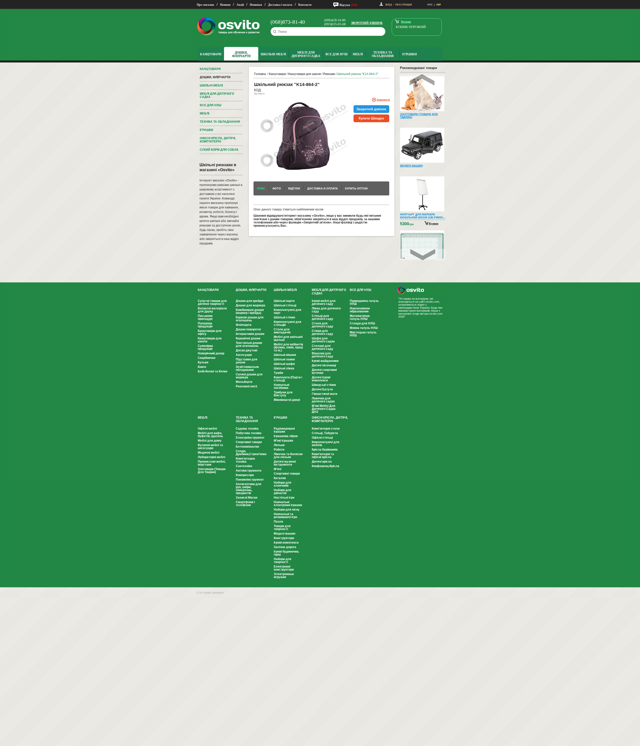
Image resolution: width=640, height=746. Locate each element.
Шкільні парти (284, 301)
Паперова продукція (205, 325)
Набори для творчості (282, 560)
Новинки (256, 4)
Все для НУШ (210, 105)
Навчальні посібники (281, 386)
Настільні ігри (284, 497)
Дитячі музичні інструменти (285, 463)
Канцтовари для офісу (210, 332)
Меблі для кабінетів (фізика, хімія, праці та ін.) (288, 347)
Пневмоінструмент (250, 479)
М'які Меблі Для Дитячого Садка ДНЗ (324, 409)
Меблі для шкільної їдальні (288, 338)
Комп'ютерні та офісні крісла (323, 455)
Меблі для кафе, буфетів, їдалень (210, 434)
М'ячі (277, 469)
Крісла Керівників (325, 449)
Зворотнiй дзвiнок (371, 109)
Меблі (204, 113)
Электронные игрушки (284, 575)
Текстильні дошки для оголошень (249, 344)
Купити (433, 223)
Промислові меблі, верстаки (212, 463)
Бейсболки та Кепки (212, 371)
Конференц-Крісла (325, 466)
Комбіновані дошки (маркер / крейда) (250, 311)
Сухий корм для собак (219, 149)
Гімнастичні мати (324, 394)
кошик (406, 21)
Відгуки (345, 5)
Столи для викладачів (282, 331)
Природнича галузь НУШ (364, 302)
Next (423, 254)
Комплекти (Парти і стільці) (288, 379)
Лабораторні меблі (211, 457)
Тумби (278, 373)
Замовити (383, 99)
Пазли (278, 521)
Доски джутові (246, 350)
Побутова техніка (249, 433)
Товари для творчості (282, 527)
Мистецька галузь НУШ (363, 334)
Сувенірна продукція (205, 347)
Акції (240, 4)
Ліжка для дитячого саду (326, 310)
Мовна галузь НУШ (364, 328)
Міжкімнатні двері (287, 400)
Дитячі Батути (322, 389)
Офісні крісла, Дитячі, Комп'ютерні (218, 139)
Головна (260, 74)
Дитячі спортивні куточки (324, 371)
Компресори (245, 475)
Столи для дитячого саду (322, 325)
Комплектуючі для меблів (325, 443)
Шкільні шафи (284, 364)
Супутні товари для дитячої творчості (212, 302)
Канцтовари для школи (304, 74)
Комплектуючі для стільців (287, 323)
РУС (430, 4)
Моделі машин (284, 533)
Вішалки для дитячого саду (322, 355)
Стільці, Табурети (325, 433)
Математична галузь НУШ (360, 317)
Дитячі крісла (322, 461)
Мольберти (244, 382)
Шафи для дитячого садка (323, 340)
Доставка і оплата (280, 4)
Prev (422, 79)
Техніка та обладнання (220, 121)
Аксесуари (244, 355)
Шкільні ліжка (284, 368)
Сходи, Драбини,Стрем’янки (251, 452)
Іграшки (206, 130)
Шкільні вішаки (285, 355)
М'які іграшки (283, 440)
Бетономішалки (247, 446)
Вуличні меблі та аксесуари (210, 446)
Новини (225, 4)
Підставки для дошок (246, 361)
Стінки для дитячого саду (322, 332)
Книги (202, 367)
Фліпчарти (243, 325)
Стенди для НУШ (362, 323)
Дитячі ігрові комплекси (321, 379)
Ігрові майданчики (325, 361)
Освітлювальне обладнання (247, 368)
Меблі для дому (210, 440)
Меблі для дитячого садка (217, 95)
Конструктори (284, 538)
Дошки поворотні (248, 329)
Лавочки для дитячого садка (323, 400)
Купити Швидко (371, 118)
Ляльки (279, 445)
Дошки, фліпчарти (215, 77)
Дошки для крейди (249, 301)
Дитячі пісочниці (324, 365)
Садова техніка (247, 428)
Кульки (203, 362)
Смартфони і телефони (245, 503)
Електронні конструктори (284, 568)
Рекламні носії (246, 386)
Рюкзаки (329, 74)
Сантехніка (244, 466)
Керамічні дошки (248, 338)
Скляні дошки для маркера (249, 376)
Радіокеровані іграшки (284, 430)
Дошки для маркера (250, 305)
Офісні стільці (322, 437)
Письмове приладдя (205, 317)
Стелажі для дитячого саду (322, 347)
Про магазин (205, 4)
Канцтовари (210, 69)
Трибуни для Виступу (283, 394)
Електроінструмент (250, 437)
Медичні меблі (208, 452)
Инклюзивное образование (360, 310)
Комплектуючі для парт (287, 311)
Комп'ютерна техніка (245, 460)
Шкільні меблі (211, 85)
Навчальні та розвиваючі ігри (285, 515)
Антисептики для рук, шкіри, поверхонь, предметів (248, 488)
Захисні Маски (246, 497)
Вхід (389, 4)
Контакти (305, 4)
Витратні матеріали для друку (212, 310)
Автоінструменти (248, 470)
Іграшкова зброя (286, 436)
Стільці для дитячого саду (322, 317)
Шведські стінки (324, 385)
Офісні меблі (207, 428)
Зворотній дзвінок (367, 23)
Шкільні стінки (284, 317)
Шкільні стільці (285, 305)
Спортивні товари (249, 442)
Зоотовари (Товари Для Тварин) (212, 470)
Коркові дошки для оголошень (250, 319)
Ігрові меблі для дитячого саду (324, 302)
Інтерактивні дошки (250, 334)
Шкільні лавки (284, 359)
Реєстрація (404, 4)
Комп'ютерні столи (326, 428)
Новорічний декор (211, 353)
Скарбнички (206, 358)
